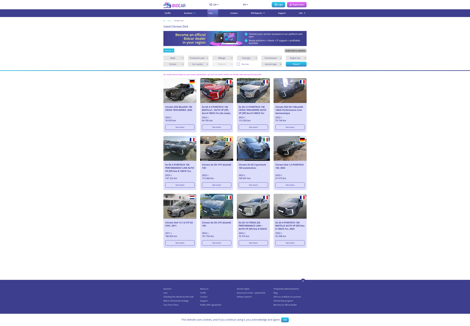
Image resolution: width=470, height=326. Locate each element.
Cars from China (170, 304)
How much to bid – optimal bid (251, 292)
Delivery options (244, 296)
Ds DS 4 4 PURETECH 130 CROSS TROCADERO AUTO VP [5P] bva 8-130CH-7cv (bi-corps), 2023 (252, 110)
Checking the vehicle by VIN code (178, 296)
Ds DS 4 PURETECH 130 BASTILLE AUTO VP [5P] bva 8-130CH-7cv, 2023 (290, 225)
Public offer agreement (210, 304)
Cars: (213, 13)
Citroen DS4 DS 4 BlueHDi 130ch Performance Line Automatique (289, 110)
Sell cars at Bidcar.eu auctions (287, 296)
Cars (169, 20)
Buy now (245, 64)
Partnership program (283, 300)
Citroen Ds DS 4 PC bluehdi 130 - (216, 166)
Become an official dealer (285, 304)
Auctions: (189, 13)
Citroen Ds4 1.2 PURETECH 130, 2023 (289, 166)
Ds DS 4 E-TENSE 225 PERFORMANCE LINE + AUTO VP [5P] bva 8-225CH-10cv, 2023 (253, 225)
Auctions (167, 288)
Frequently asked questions (286, 288)
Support (282, 13)
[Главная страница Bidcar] (174, 4)
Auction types (243, 288)
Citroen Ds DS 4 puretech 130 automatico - (252, 166)
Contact (234, 13)
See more (180, 127)
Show (296, 64)
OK (285, 320)
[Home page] (164, 20)
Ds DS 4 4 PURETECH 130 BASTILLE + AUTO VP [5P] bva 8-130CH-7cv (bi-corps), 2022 (216, 110)
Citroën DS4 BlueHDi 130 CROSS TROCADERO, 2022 (178, 108)
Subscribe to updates (295, 50)
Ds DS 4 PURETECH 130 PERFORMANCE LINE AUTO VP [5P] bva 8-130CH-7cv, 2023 (179, 167)
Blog (276, 292)
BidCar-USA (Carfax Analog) (175, 300)
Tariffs (168, 13)
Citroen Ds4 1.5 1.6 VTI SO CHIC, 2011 (179, 224)
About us (204, 288)
